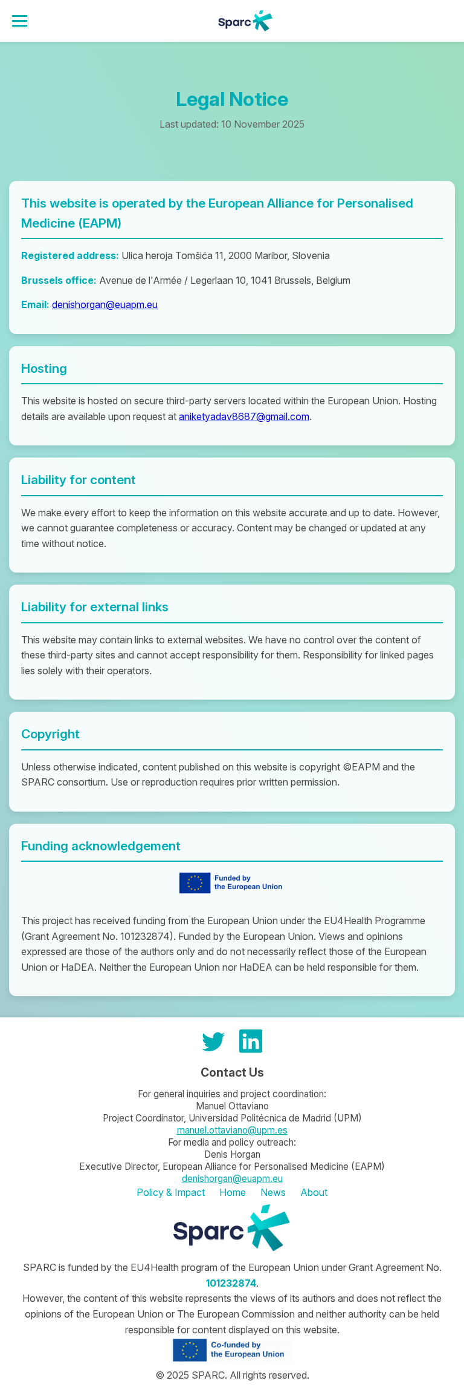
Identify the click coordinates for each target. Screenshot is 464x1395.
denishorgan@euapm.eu (105, 304)
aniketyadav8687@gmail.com (244, 416)
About (313, 1192)
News (273, 1192)
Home (232, 1192)
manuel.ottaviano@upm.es (232, 1130)
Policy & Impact (171, 1192)
